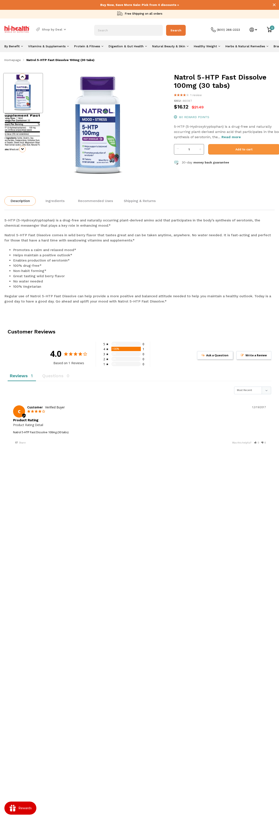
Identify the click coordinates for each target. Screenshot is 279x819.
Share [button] (22, 442)
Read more (231, 137)
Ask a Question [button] (217, 355)
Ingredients (55, 201)
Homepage (12, 60)
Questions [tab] (52, 375)
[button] (256, 442)
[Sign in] (253, 30)
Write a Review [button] (256, 355)
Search (175, 30)
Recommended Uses (95, 201)
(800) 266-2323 (228, 29)
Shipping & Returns (140, 201)
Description (20, 201)
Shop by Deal (52, 29)
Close (274, 5)
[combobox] (128, 30)
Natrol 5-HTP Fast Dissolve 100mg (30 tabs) (40, 432)
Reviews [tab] (19, 375)
